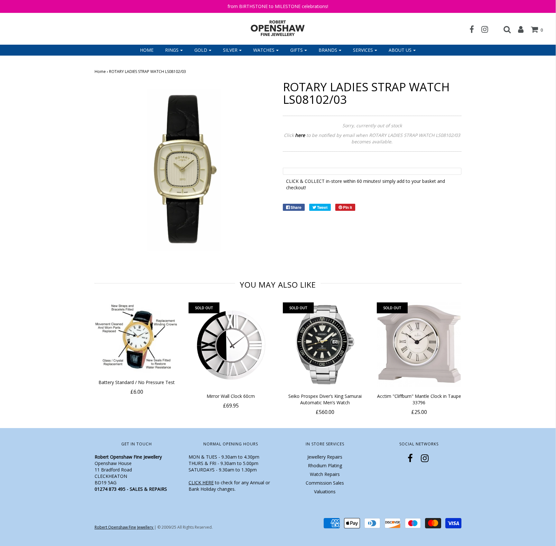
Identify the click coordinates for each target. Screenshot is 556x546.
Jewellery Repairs (324, 457)
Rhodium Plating (325, 465)
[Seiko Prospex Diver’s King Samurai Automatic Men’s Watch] (325, 344)
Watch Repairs (325, 474)
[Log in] (518, 29)
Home (146, 50)
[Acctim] (419, 344)
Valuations (325, 491)
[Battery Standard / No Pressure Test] (137, 337)
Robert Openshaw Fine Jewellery (124, 527)
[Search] (504, 29)
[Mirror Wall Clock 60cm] (231, 344)
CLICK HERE (201, 482)
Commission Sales (325, 483)
